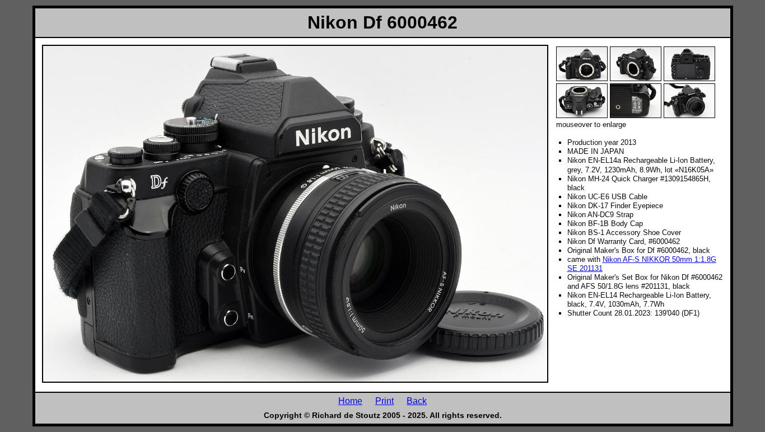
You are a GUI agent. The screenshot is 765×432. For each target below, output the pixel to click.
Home (350, 401)
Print (384, 401)
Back (417, 401)
